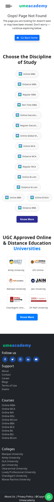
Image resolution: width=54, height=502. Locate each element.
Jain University (10, 465)
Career (5, 378)
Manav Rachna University (16, 479)
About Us (9, 496)
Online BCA (8, 427)
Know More (27, 219)
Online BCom (9, 438)
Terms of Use (9, 385)
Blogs (5, 382)
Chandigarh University (14, 475)
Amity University (11, 457)
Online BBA (8, 423)
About (5, 371)
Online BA (7, 430)
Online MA (8, 412)
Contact (6, 374)
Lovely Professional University (19, 472)
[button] (5, 359)
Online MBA (8, 405)
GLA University (10, 461)
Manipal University (12, 454)
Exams (5, 389)
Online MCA (8, 409)
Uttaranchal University (14, 468)
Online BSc (8, 434)
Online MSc (8, 416)
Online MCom (9, 419)
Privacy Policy (25, 496)
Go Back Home (29, 37)
